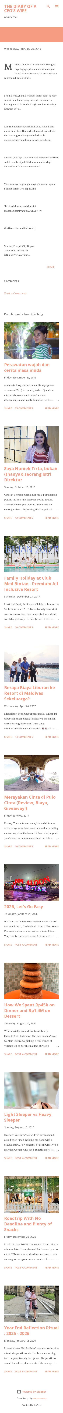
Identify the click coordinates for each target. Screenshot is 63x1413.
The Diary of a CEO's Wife (20, 8)
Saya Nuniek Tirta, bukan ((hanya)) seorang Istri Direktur (30, 474)
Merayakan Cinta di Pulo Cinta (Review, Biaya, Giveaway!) (30, 802)
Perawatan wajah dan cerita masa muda (27, 367)
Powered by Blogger (33, 1391)
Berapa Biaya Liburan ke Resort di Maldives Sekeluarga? (29, 693)
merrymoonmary (40, 1398)
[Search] (48, 6)
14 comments (24, 736)
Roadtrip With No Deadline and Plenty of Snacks (28, 1223)
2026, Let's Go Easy (23, 906)
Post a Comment (15, 293)
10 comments (24, 627)
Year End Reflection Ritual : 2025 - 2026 (31, 1330)
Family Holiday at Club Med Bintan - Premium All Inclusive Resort (31, 583)
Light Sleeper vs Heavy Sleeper (27, 1117)
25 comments (24, 408)
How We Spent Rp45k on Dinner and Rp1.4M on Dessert (29, 1010)
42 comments (24, 517)
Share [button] (51, 266)
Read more (52, 408)
